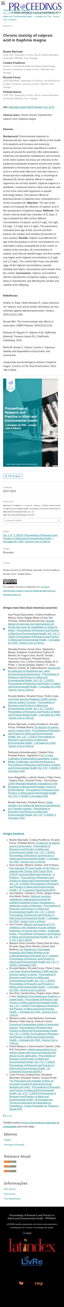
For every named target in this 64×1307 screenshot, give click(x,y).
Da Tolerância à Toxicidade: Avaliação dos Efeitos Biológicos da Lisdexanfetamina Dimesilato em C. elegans (34, 952)
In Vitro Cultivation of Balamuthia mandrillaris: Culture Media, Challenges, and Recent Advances (33, 758)
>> (10, 1115)
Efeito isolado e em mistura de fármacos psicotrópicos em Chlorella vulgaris (34, 805)
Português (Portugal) (14, 1144)
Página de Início (10, 10)
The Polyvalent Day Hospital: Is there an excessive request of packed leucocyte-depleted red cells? (31, 1084)
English (7, 1140)
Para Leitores (10, 1189)
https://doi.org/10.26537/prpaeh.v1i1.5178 (31, 107)
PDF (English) (14, 476)
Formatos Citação (13, 520)
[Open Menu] (3, 3)
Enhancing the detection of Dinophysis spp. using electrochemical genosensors (34, 671)
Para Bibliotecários (12, 1199)
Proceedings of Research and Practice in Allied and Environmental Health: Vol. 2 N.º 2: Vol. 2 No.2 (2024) (35, 936)
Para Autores (10, 1194)
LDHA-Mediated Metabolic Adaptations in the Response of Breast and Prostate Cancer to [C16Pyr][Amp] (33, 786)
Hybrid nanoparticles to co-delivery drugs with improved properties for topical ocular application (33, 1052)
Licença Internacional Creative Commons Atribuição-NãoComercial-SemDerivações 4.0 (29, 591)
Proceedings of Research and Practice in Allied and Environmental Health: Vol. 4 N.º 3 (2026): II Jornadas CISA (34, 768)
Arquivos (26, 10)
